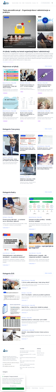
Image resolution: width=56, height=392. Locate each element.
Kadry (22, 91)
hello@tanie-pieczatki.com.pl (9, 366)
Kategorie (5, 371)
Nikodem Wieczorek (6, 82)
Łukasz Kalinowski (23, 110)
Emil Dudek (22, 82)
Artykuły (22, 348)
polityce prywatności (17, 383)
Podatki (39, 16)
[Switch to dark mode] (52, 3)
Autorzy (39, 348)
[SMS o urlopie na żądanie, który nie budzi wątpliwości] (19, 31)
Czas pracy (6, 17)
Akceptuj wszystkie (13, 388)
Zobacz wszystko (48, 66)
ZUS (39, 33)
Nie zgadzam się (13, 385)
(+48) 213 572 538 (7, 364)
